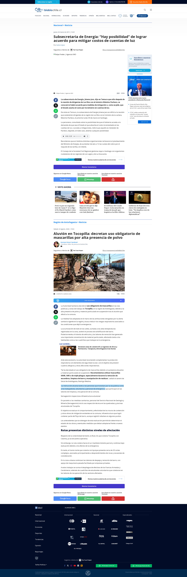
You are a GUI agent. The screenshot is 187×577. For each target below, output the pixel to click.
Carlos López (60, 45)
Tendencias (83, 16)
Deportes (74, 16)
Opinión (91, 16)
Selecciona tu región (45, 2)
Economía (66, 16)
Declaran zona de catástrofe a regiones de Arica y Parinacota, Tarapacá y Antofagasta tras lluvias (97, 348)
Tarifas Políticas (40, 565)
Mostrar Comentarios (89, 167)
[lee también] (68, 351)
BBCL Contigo (111, 16)
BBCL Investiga (100, 16)
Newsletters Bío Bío (97, 2)
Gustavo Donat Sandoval (69, 242)
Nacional (46, 16)
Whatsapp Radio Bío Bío (142, 566)
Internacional (56, 16)
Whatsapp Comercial (108, 565)
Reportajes (39, 552)
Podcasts (38, 16)
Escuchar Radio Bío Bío (140, 2)
